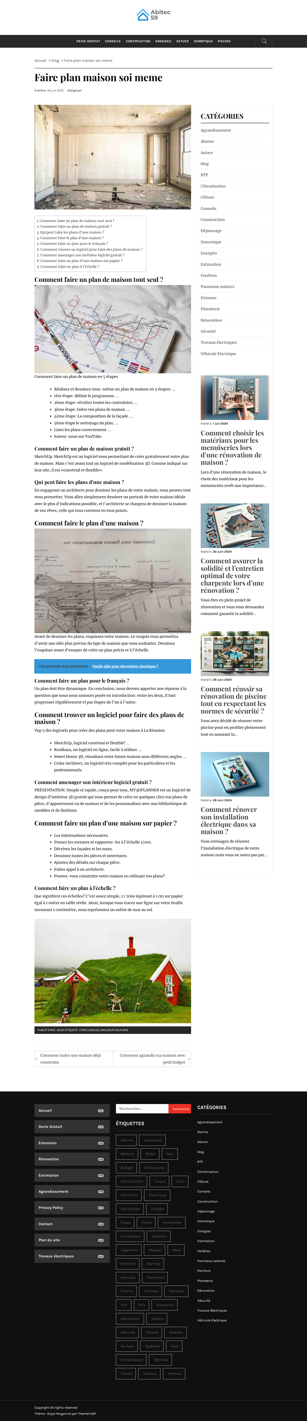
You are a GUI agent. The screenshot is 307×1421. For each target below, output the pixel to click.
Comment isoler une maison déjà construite (70, 1058)
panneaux (155, 1277)
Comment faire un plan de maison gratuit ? (76, 226)
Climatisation (213, 186)
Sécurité (208, 331)
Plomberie (210, 309)
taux (175, 1346)
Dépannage (211, 230)
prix (142, 1305)
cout (180, 1181)
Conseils (113, 41)
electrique (157, 1195)
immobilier (172, 1222)
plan (115, 1030)
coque (160, 1181)
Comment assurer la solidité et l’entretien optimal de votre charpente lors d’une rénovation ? (232, 575)
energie (157, 1209)
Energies (163, 41)
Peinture (209, 297)
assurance (153, 1140)
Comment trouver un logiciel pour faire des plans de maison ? (91, 249)
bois (170, 1153)
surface (127, 1346)
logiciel (94, 1030)
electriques (130, 1209)
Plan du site (49, 1240)
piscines (151, 1291)
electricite (129, 1195)
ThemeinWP (87, 1414)
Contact (46, 1224)
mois (177, 1250)
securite (128, 1332)
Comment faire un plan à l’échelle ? (70, 266)
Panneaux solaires (217, 286)
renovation (130, 1318)
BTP (204, 174)
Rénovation (211, 320)
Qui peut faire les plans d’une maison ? (72, 232)
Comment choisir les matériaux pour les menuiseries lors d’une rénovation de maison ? (232, 447)
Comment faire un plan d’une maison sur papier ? (81, 261)
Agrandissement (216, 130)
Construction (138, 41)
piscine (127, 1291)
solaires (176, 1332)
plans (123, 1030)
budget (127, 1167)
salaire (157, 1318)
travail (126, 1373)
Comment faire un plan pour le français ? (74, 243)
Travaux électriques (219, 342)
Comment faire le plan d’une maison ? (72, 238)
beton (151, 1153)
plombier (177, 1291)
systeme (152, 1346)
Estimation (211, 264)
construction (132, 1181)
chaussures (154, 1167)
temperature (132, 1359)
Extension (48, 1143)
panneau (128, 1277)
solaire (152, 1332)
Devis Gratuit (88, 41)
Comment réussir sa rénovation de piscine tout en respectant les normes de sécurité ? (234, 699)
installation (131, 1236)
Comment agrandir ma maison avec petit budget (152, 1058)
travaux (150, 1373)
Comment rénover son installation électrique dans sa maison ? (229, 820)
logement (129, 1250)
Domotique (203, 41)
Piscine (224, 41)
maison (105, 1030)
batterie (127, 1153)
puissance (165, 1305)
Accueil (45, 1110)
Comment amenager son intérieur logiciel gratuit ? (82, 255)
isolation (159, 1236)
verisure (174, 1373)
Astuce (182, 41)
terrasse (161, 1359)
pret (124, 1305)
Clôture (207, 197)
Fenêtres (209, 275)
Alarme (207, 141)
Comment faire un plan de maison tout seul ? (77, 221)
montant (128, 1263)
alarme (127, 1140)
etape (83, 1030)
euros (147, 1222)
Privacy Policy (51, 1207)
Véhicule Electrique (218, 353)
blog (60, 1030)
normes (153, 1263)
